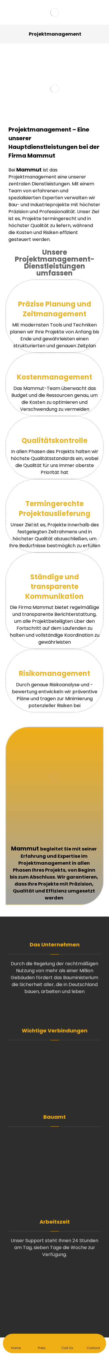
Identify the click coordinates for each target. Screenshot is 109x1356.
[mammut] (55, 12)
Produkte (58, 1069)
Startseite (58, 1050)
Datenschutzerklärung (58, 1078)
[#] (54, 1009)
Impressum (58, 1097)
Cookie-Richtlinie (58, 1087)
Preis (58, 1059)
